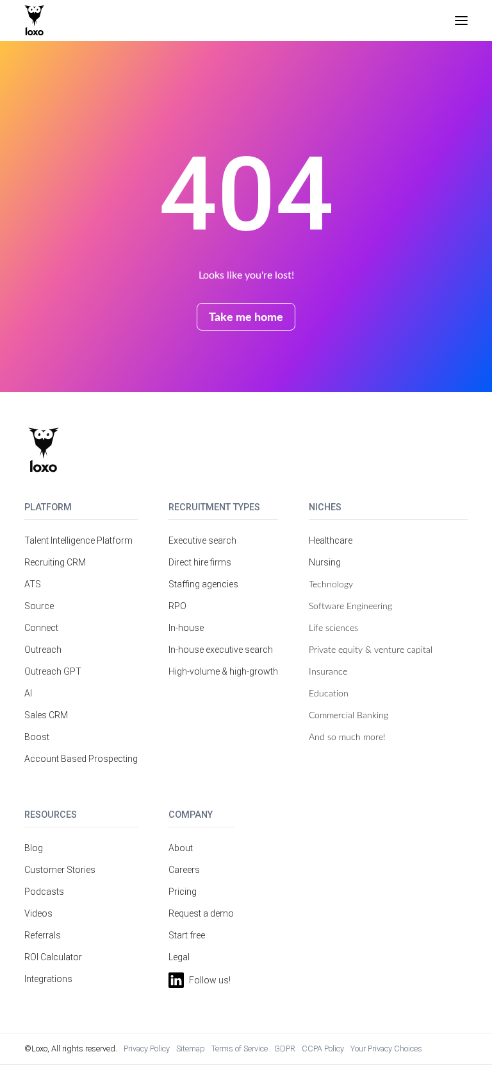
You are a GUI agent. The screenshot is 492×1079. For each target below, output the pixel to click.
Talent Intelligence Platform (78, 540)
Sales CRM (46, 715)
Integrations (48, 979)
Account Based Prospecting (81, 759)
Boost (36, 737)
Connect (41, 628)
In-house (186, 628)
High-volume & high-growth (223, 671)
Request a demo (201, 913)
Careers (184, 870)
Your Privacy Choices (386, 1048)
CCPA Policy (323, 1048)
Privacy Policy (147, 1048)
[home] (34, 20)
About (180, 848)
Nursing (325, 562)
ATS (32, 584)
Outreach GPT (52, 671)
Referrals (42, 935)
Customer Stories (59, 870)
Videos (38, 913)
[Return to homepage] (43, 450)
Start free (186, 935)
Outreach (43, 649)
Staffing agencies (203, 584)
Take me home (246, 316)
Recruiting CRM (55, 562)
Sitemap (190, 1048)
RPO (177, 606)
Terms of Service (239, 1048)
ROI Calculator (53, 957)
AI (28, 693)
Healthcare (330, 540)
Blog (33, 848)
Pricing (182, 891)
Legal (179, 957)
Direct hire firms (199, 562)
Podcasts (44, 891)
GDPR (284, 1048)
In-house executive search (220, 649)
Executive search (202, 540)
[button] (461, 20)
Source (39, 606)
